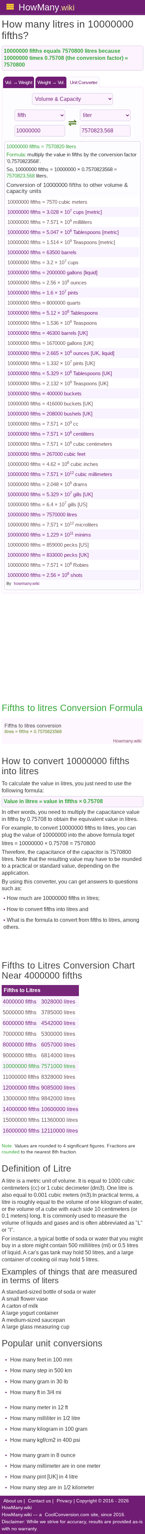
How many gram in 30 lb (39, 1381)
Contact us (39, 1500)
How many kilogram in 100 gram (48, 1429)
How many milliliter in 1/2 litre (45, 1418)
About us (12, 1500)
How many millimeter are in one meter (55, 1466)
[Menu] (10, 6)
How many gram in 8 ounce (43, 1455)
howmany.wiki (26, 583)
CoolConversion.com (67, 1514)
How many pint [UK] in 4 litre (44, 1477)
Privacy (64, 1500)
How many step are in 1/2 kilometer (52, 1487)
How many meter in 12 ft (39, 1407)
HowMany (47, 7)
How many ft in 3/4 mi (35, 1392)
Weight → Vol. (50, 82)
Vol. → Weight (18, 82)
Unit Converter (83, 82)
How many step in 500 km (41, 1370)
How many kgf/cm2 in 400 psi (45, 1440)
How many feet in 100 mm (41, 1360)
